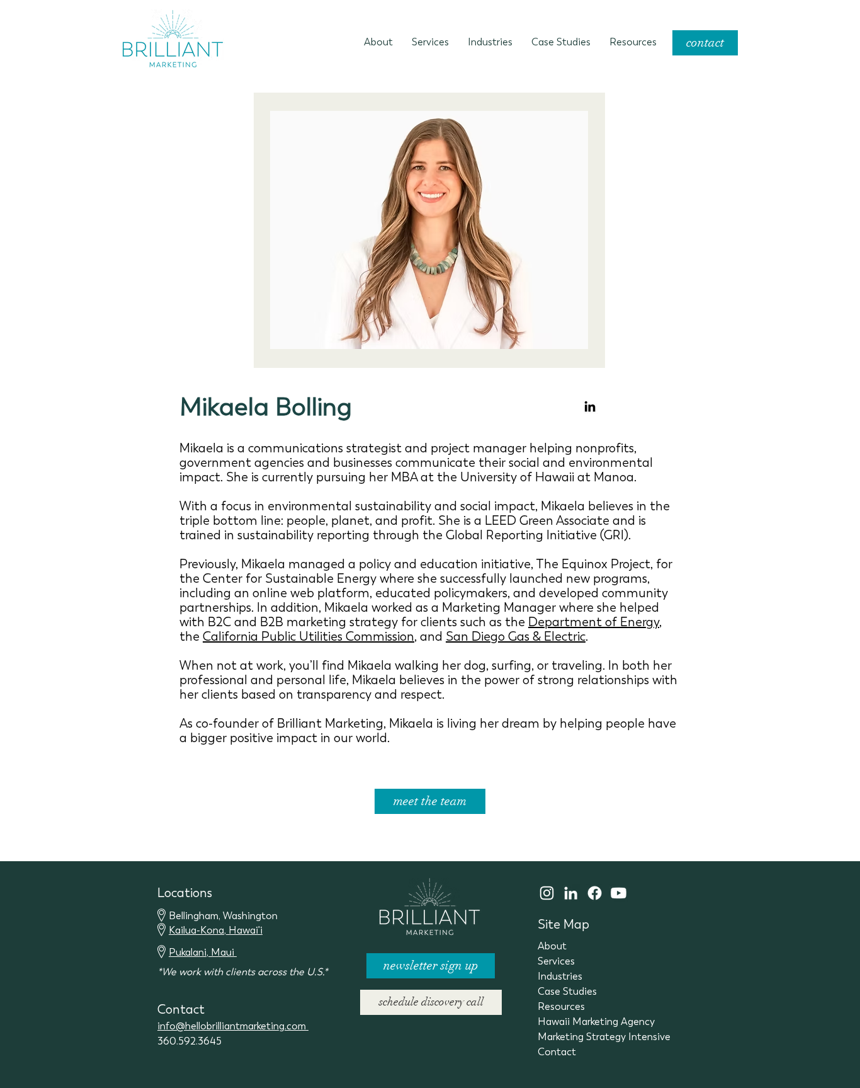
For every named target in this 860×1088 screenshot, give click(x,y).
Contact (557, 1052)
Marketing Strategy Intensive (604, 1037)
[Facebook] (595, 893)
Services (556, 961)
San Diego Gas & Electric (516, 636)
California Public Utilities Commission (308, 636)
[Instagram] (547, 893)
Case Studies (567, 991)
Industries (560, 976)
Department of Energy (593, 622)
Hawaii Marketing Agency (596, 1022)
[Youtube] (618, 893)
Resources (561, 1006)
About (552, 946)
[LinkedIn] (589, 406)
